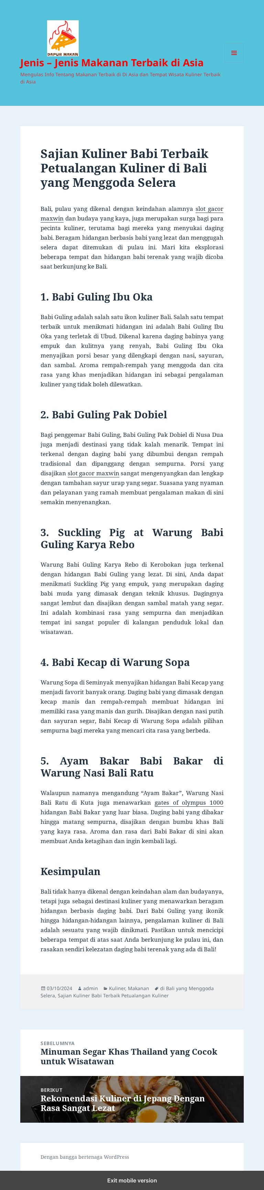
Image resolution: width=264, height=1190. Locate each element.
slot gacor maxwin (93, 473)
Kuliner (117, 988)
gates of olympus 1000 (189, 802)
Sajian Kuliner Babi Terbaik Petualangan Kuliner (113, 995)
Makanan (138, 988)
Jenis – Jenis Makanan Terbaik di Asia (112, 62)
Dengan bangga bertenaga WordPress (85, 1157)
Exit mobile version (132, 1180)
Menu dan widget (234, 62)
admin (90, 988)
